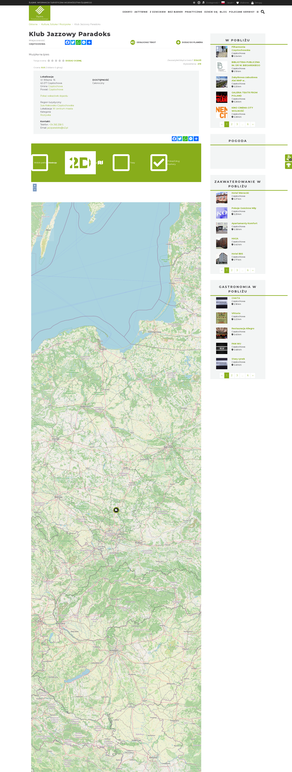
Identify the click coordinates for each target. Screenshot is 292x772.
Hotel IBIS (237, 253)
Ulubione (244, 3)
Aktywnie (141, 12)
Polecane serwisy (242, 12)
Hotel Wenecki (240, 193)
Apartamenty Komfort (244, 223)
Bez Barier (175, 12)
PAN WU (236, 343)
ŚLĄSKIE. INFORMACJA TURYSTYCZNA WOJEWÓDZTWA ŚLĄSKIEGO (60, 2)
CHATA (236, 298)
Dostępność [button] (212, 3)
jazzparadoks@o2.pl (57, 127)
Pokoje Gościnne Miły (244, 208)
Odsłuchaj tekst (146, 42)
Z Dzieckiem (158, 12)
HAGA (235, 238)
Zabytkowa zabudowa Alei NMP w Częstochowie (244, 80)
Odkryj (127, 12)
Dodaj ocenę (74, 60)
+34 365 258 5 (56, 124)
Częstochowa (238, 157)
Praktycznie (193, 12)
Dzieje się (211, 12)
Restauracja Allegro (243, 328)
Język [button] (230, 3)
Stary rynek (238, 359)
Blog (223, 12)
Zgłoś (197, 60)
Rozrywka (45, 115)
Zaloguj (258, 3)
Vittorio (236, 313)
